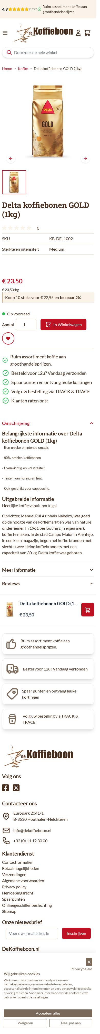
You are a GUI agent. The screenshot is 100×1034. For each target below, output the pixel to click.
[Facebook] (5, 788)
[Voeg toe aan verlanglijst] (8, 338)
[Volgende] (85, 158)
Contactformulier (17, 862)
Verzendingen (14, 874)
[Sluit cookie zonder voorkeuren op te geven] (89, 962)
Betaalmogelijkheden (20, 868)
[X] (16, 788)
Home (7, 68)
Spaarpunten (13, 899)
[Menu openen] (5, 33)
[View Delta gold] (14, 182)
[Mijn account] (78, 32)
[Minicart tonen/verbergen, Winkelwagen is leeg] (87, 32)
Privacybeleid (81, 969)
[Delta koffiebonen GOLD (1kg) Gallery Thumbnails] (14, 182)
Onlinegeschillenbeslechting (27, 905)
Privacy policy (14, 886)
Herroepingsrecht (17, 892)
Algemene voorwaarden (23, 880)
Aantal (8, 324)
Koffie (23, 68)
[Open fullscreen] (48, 121)
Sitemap (9, 911)
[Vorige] (10, 158)
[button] (17, 228)
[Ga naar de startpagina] (43, 32)
